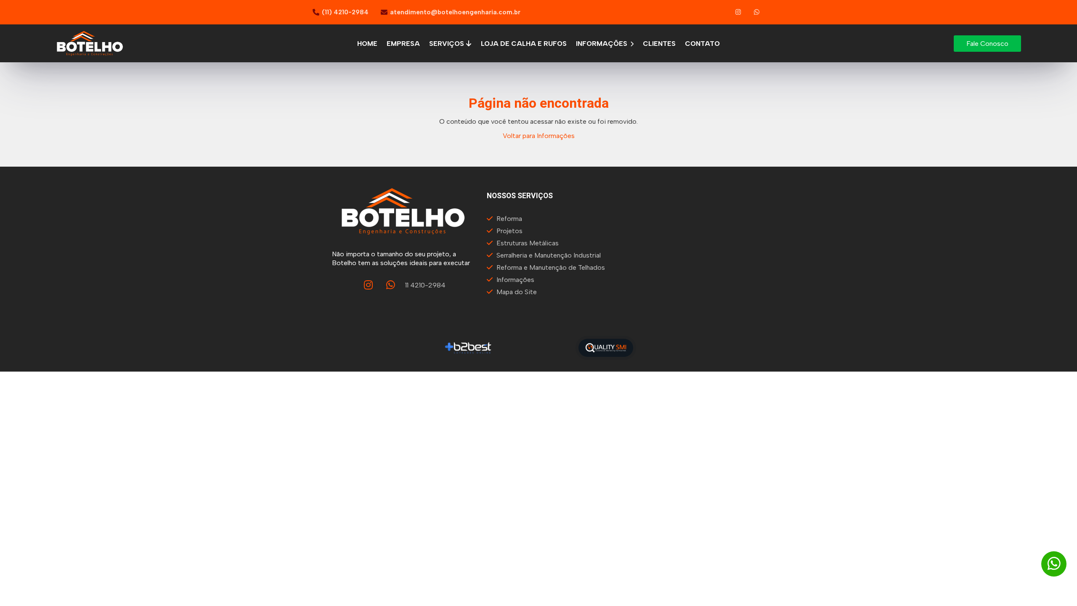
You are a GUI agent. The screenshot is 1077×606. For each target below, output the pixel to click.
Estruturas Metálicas (527, 243)
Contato (702, 44)
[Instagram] (738, 12)
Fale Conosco (987, 44)
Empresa (403, 44)
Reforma (509, 219)
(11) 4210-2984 (345, 12)
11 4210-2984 (425, 285)
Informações (602, 44)
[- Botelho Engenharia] (90, 43)
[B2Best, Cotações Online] (468, 347)
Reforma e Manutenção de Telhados (550, 267)
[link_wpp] (757, 12)
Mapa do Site (516, 292)
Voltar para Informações (539, 136)
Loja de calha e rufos (524, 44)
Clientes (659, 44)
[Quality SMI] (606, 348)
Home (367, 44)
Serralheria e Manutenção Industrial (548, 255)
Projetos (509, 231)
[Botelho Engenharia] (403, 211)
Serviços (447, 44)
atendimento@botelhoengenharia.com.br (455, 12)
